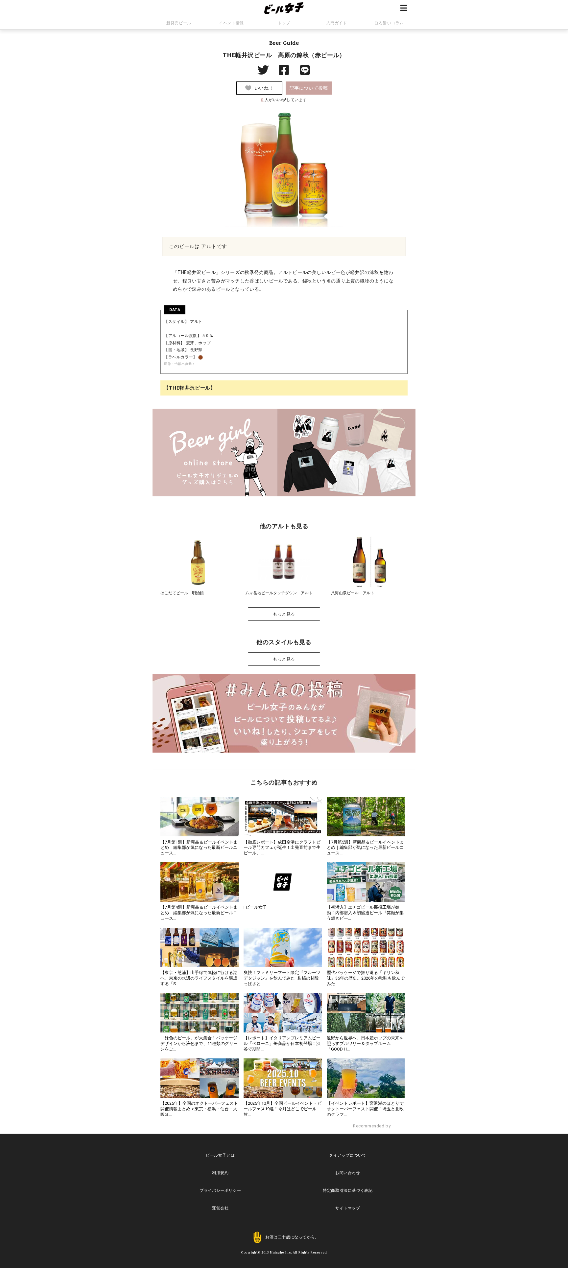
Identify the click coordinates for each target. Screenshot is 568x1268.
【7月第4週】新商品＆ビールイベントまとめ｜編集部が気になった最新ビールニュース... (199, 913)
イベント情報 (231, 23)
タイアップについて (347, 1155)
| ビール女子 (255, 907)
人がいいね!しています (284, 100)
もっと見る (284, 614)
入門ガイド (336, 23)
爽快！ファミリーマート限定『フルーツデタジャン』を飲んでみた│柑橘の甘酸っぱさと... (282, 978)
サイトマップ (347, 1208)
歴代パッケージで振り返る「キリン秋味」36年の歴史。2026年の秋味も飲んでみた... (366, 978)
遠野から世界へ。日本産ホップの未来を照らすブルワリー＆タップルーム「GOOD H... (365, 1043)
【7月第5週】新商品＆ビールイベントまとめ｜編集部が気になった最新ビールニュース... (365, 848)
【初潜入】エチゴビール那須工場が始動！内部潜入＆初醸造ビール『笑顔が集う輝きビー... (365, 913)
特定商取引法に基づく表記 (347, 1190)
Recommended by (372, 1125)
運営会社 (220, 1208)
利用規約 (220, 1172)
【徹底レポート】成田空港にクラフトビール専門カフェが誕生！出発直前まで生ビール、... (282, 848)
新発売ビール (178, 23)
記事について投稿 (309, 88)
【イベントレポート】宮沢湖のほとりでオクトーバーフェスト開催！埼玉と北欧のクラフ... (365, 1109)
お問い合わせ (347, 1172)
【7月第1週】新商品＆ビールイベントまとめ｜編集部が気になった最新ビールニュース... (199, 848)
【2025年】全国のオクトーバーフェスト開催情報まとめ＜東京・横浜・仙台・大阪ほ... (199, 1109)
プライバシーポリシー (220, 1190)
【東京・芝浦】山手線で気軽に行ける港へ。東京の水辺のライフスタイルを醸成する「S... (198, 978)
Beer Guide (284, 42)
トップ (284, 23)
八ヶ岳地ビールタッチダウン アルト (279, 593)
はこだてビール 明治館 (182, 593)
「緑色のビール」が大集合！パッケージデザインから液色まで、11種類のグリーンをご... (199, 1043)
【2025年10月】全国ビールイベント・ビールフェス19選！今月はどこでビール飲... (282, 1109)
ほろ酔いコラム (389, 23)
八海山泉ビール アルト (352, 593)
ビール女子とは (220, 1155)
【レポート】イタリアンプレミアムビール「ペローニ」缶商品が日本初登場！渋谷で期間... (282, 1043)
